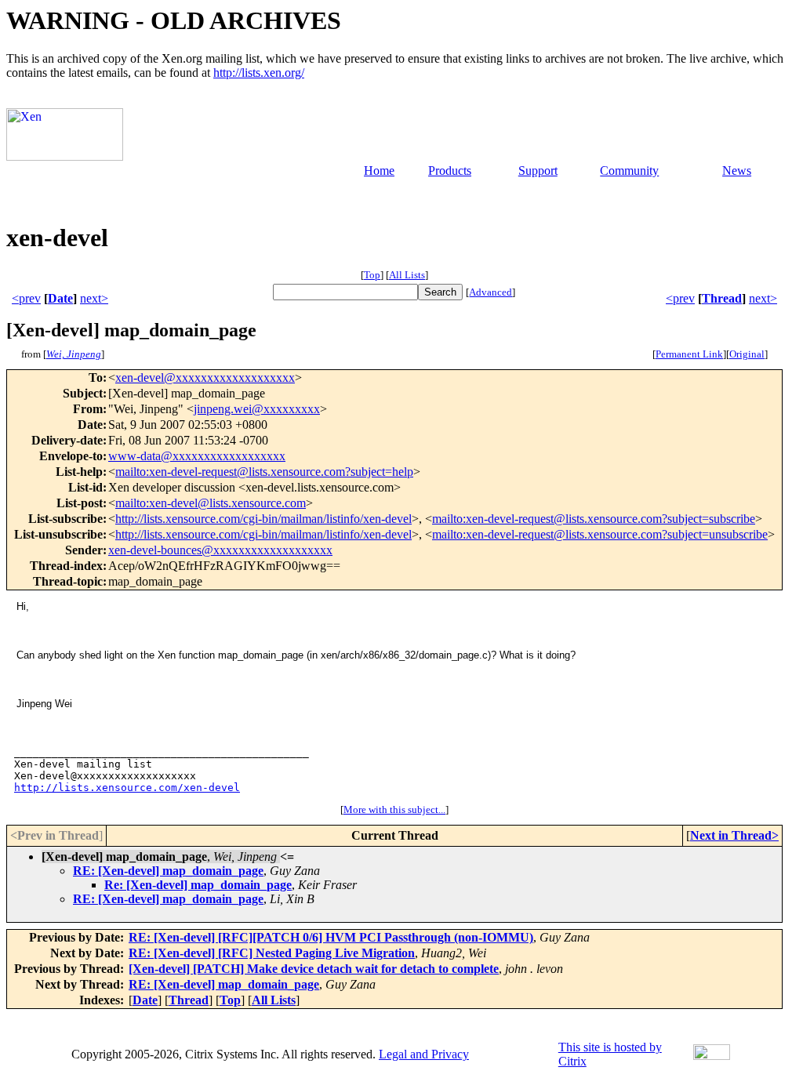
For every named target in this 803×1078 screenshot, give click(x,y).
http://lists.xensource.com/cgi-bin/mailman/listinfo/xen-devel (263, 518)
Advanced (490, 292)
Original (747, 354)
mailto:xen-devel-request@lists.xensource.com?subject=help (264, 471)
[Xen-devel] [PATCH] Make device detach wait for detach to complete (314, 968)
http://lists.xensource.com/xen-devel (127, 787)
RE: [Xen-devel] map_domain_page (168, 870)
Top (372, 275)
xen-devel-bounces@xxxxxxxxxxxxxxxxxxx (220, 550)
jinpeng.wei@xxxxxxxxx (257, 409)
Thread (722, 298)
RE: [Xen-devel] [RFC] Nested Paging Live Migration (272, 953)
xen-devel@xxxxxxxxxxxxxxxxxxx (205, 377)
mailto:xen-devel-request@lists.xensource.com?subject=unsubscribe (600, 534)
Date (60, 298)
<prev (26, 298)
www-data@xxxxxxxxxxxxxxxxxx (196, 456)
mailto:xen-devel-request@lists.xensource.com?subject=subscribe (593, 518)
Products (449, 170)
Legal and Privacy (424, 1054)
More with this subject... (394, 809)
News (736, 170)
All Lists (407, 275)
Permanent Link (689, 354)
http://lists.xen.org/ (258, 72)
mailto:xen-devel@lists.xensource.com (210, 503)
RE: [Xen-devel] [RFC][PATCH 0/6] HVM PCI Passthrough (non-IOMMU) (331, 937)
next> (94, 298)
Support (538, 170)
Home (379, 170)
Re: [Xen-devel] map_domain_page (198, 884)
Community (629, 170)
